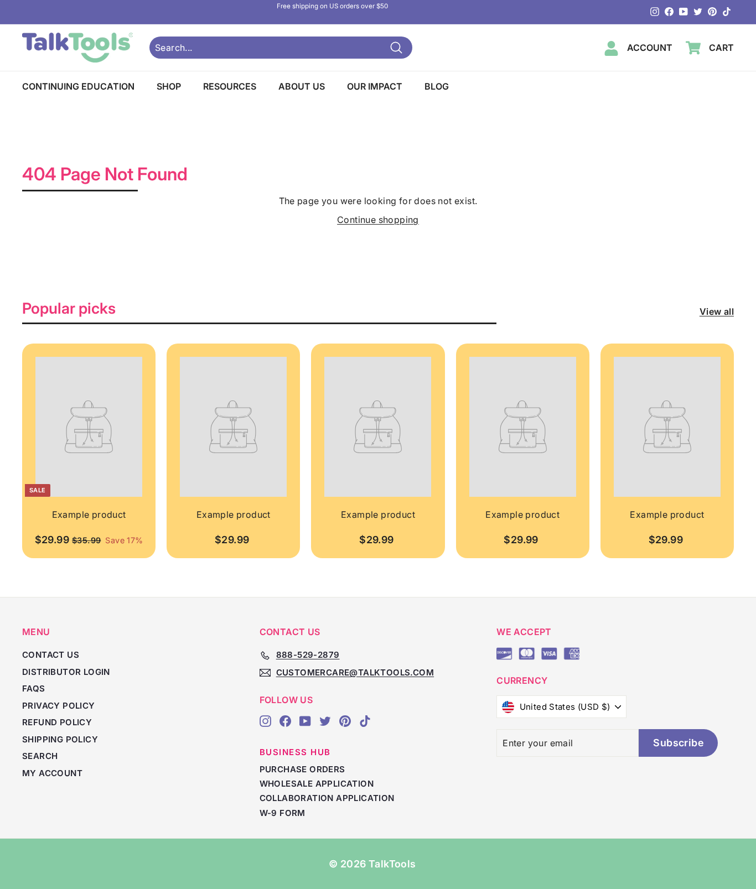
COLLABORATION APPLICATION (327, 798)
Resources (229, 86)
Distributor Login (66, 672)
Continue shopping (378, 219)
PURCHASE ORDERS (302, 769)
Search (40, 756)
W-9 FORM (282, 813)
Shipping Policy (60, 739)
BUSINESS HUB (295, 752)
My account (52, 773)
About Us (301, 86)
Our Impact (374, 86)
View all (717, 311)
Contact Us (50, 654)
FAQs (33, 688)
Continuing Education (78, 86)
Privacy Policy (58, 705)
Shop (169, 86)
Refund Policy (57, 722)
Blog (436, 86)
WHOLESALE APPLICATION (317, 783)
